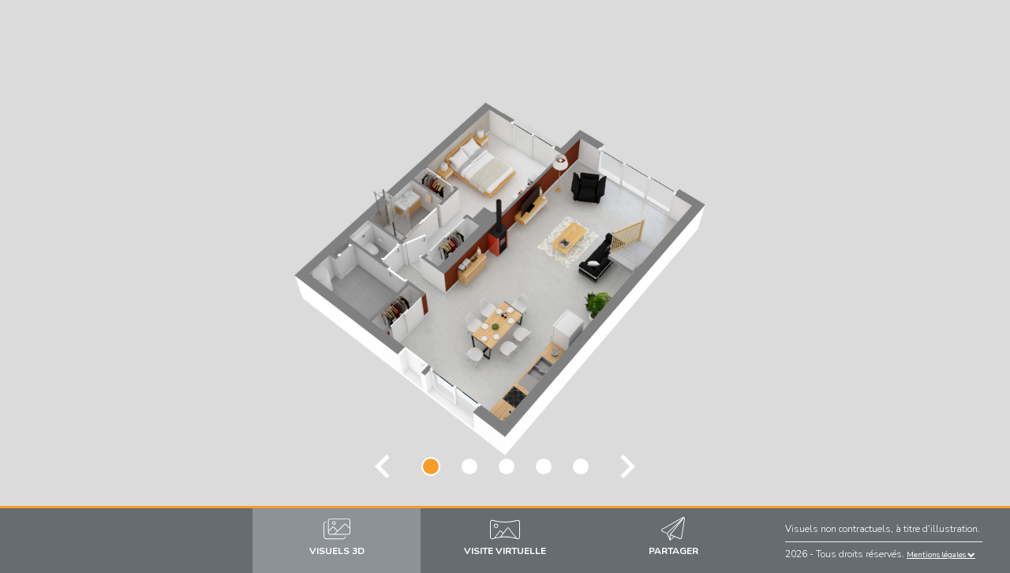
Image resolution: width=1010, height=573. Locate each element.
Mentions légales (937, 554)
